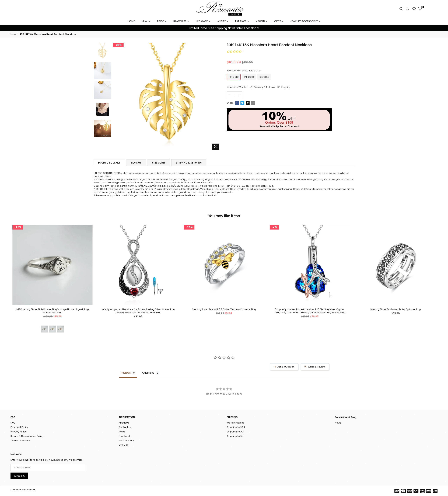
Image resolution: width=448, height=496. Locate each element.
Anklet (222, 21)
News (122, 431)
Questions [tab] (148, 372)
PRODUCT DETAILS (109, 162)
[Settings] (407, 8)
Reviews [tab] (126, 372)
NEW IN (146, 21)
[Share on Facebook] (237, 103)
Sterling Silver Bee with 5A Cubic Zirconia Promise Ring (224, 309)
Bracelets (180, 21)
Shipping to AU (235, 431)
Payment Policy (19, 427)
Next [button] (441, 28)
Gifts (278, 21)
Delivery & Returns (264, 87)
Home (13, 34)
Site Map (124, 444)
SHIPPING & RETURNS (189, 162)
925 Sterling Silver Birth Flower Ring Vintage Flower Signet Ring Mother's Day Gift (52, 311)
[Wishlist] (414, 8)
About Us (124, 422)
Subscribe (19, 475)
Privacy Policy (18, 431)
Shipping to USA (236, 427)
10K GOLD (234, 76)
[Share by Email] (253, 103)
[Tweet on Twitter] (242, 103)
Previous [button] (7, 28)
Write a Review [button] (316, 366)
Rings (161, 21)
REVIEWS (136, 162)
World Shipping (236, 422)
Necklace (202, 21)
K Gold (261, 21)
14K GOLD (249, 76)
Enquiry (285, 87)
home (131, 21)
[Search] (401, 8)
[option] (224, 28)
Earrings (241, 21)
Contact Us (125, 427)
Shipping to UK (235, 436)
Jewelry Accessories (304, 21)
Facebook (125, 436)
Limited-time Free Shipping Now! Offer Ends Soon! (224, 28)
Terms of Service (20, 440)
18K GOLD (264, 76)
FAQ (12, 422)
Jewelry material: (244, 70)
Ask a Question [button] (285, 366)
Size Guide (158, 162)
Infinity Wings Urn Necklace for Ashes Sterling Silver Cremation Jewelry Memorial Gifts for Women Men (138, 311)
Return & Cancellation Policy (27, 436)
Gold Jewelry (126, 440)
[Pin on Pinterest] (248, 103)
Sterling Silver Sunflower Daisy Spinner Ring (395, 309)
